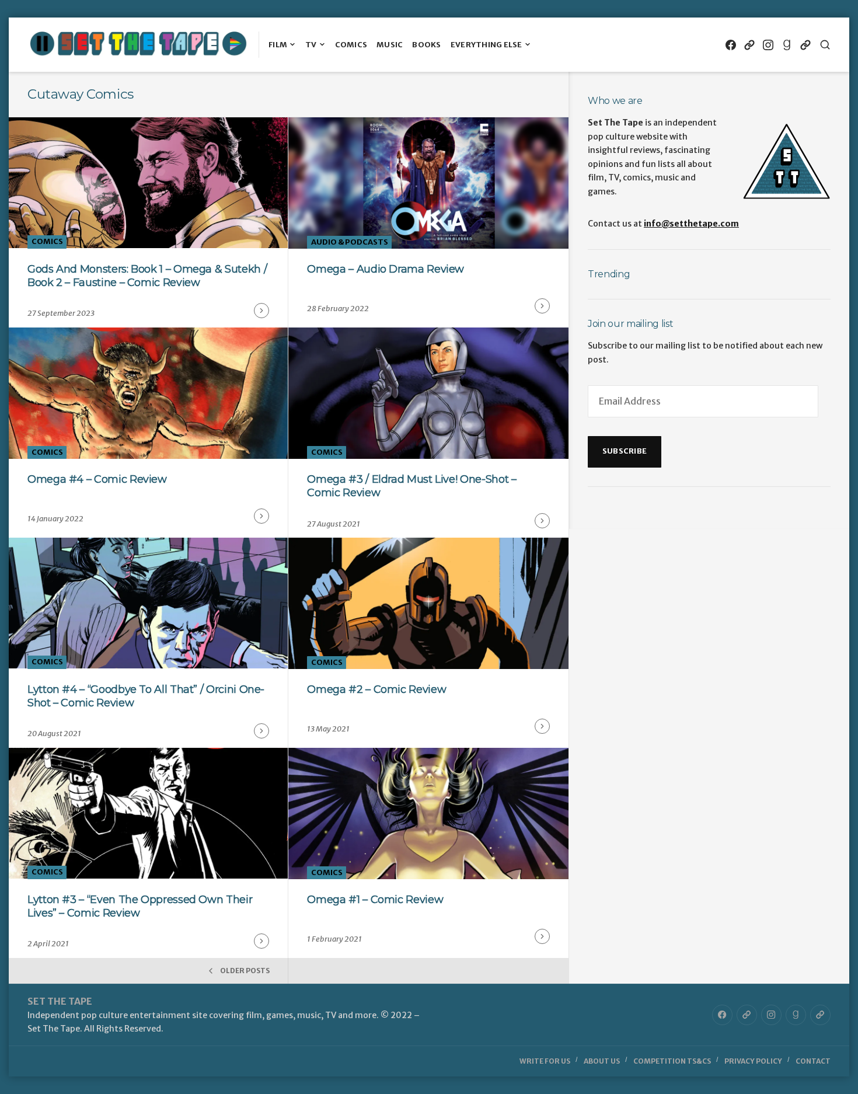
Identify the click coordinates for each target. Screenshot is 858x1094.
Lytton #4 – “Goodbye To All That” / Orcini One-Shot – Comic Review (145, 696)
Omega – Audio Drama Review (385, 269)
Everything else (486, 45)
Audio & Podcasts (349, 242)
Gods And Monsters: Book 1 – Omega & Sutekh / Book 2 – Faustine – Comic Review (147, 276)
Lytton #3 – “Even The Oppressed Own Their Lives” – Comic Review (139, 906)
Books (426, 45)
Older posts (245, 970)
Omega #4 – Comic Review (97, 479)
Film (277, 45)
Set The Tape (59, 1001)
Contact (813, 1061)
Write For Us (544, 1061)
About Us (602, 1061)
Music (389, 45)
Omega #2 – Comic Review (376, 689)
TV (311, 45)
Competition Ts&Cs (672, 1061)
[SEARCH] (825, 44)
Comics (351, 45)
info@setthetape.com (691, 223)
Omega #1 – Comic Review (375, 899)
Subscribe (624, 451)
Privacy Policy (753, 1061)
